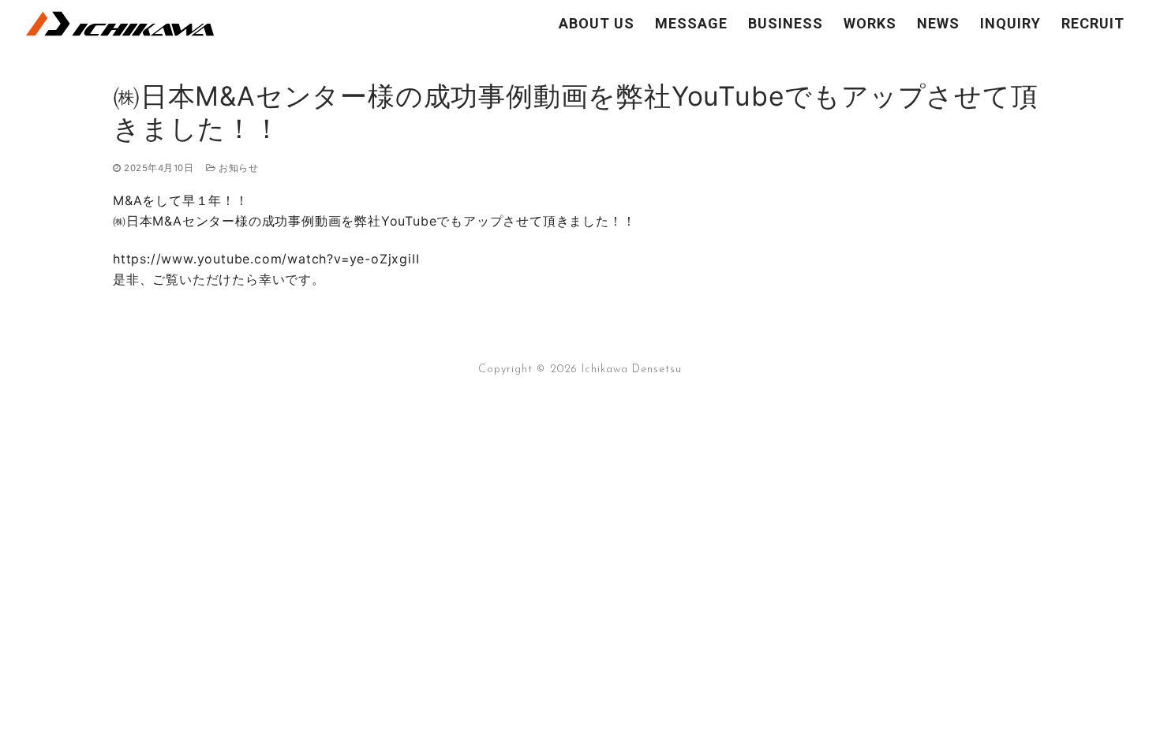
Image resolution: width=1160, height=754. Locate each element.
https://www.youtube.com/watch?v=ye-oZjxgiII (266, 259)
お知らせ (237, 168)
